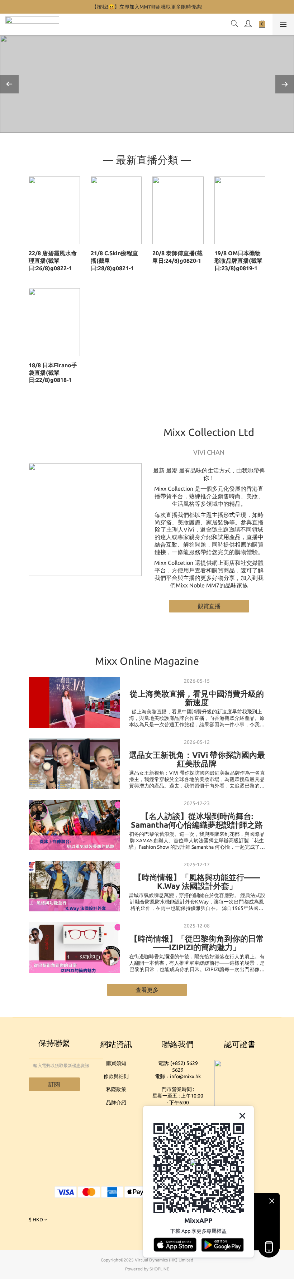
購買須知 (116, 1063)
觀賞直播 (209, 606)
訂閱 (54, 1084)
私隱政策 (116, 1089)
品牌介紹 (116, 1102)
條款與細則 (116, 1076)
